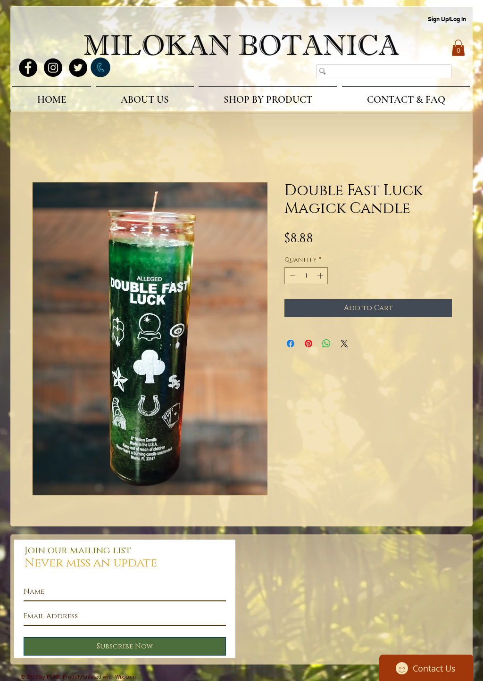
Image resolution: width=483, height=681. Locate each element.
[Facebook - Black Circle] (28, 67)
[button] (458, 48)
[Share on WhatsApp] (326, 345)
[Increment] (321, 277)
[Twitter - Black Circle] (78, 67)
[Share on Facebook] (290, 345)
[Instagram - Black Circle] (53, 67)
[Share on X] (344, 345)
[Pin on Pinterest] (308, 345)
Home (43, 149)
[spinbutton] (306, 277)
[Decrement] (291, 277)
